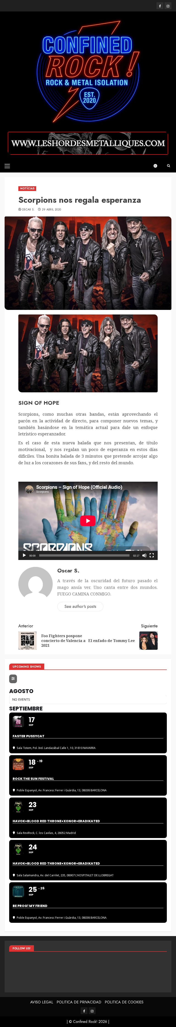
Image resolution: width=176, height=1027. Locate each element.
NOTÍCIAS (27, 188)
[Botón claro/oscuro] (157, 166)
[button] (7, 166)
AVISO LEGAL (41, 1002)
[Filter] (13, 679)
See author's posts (80, 606)
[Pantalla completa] (151, 555)
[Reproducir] (24, 555)
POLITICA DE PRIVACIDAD (79, 1002)
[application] (88, 521)
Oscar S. (28, 210)
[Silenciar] (144, 555)
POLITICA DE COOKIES (124, 1002)
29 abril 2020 (51, 210)
